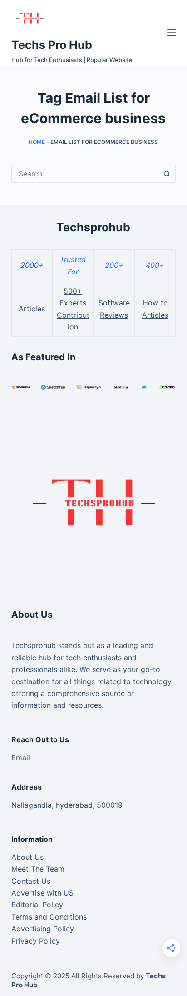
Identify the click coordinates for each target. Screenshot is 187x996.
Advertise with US (42, 892)
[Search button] (166, 173)
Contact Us (30, 881)
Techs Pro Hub (51, 45)
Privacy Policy (35, 940)
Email (20, 757)
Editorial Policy (37, 904)
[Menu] (171, 33)
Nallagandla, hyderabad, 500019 (67, 805)
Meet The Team (37, 868)
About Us (27, 857)
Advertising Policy (42, 928)
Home (37, 141)
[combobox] (85, 174)
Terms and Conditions (49, 916)
